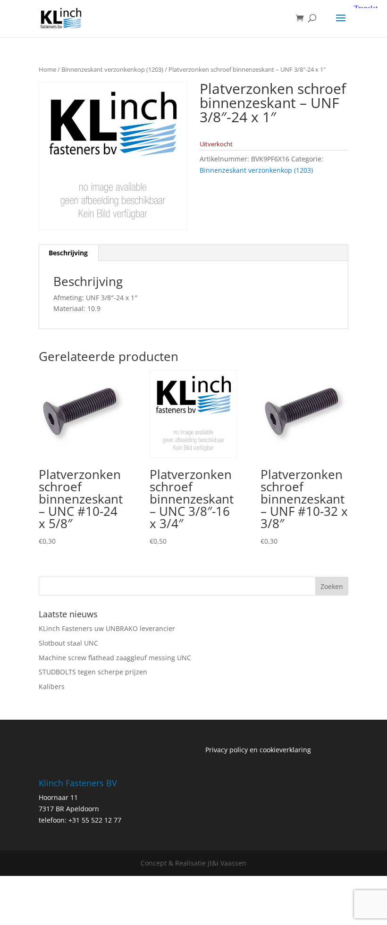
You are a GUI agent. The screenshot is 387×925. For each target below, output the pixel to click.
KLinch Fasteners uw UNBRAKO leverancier (107, 628)
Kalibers (52, 686)
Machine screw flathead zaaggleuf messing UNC (115, 657)
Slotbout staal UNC (68, 643)
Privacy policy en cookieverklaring (258, 749)
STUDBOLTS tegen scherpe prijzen (93, 671)
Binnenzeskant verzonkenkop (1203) (112, 69)
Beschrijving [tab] (68, 252)
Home (47, 69)
